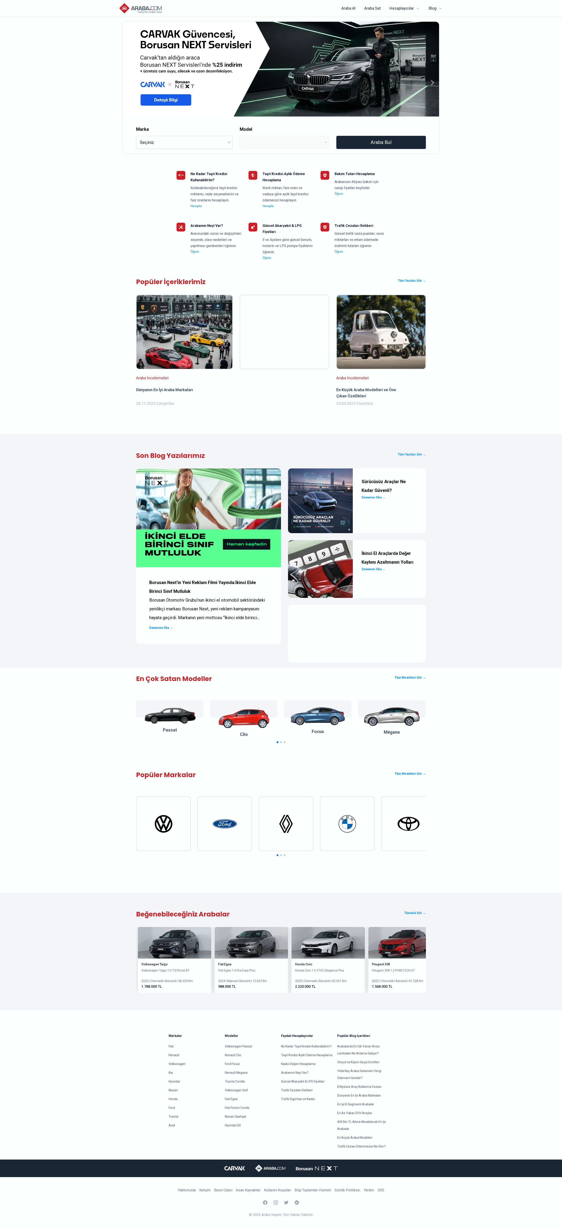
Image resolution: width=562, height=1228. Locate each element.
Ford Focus (232, 1064)
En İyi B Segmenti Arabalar (355, 1104)
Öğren (339, 193)
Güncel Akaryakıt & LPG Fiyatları (302, 1081)
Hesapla (196, 206)
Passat (170, 730)
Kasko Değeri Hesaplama (298, 1064)
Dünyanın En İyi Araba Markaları (359, 1095)
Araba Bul (381, 142)
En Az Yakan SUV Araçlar (354, 1113)
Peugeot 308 (381, 964)
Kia (171, 1072)
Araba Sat (372, 8)
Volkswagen (177, 1064)
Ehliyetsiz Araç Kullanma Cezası (359, 1086)
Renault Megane (236, 1072)
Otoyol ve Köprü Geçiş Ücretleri (358, 1062)
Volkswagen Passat (238, 1046)
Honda (173, 1099)
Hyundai (174, 1081)
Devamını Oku (161, 627)
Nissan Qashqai (235, 1116)
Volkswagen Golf (236, 1090)
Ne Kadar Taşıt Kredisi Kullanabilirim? (306, 1046)
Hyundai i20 (233, 1125)
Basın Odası (223, 1190)
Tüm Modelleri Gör (410, 677)
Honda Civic (303, 964)
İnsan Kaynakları (248, 1190)
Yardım (369, 1190)
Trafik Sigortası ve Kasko (298, 1099)
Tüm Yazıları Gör (412, 280)
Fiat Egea (224, 964)
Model (246, 129)
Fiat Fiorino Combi (237, 1108)
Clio (244, 734)
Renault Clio (233, 1055)
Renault (174, 1055)
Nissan (173, 1090)
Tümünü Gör (415, 913)
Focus (318, 731)
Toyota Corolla (235, 1081)
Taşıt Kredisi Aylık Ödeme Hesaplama (306, 1055)
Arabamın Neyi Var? (294, 1072)
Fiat (171, 1046)
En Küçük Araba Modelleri (354, 1137)
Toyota (173, 1116)
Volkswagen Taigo (154, 964)
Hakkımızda (187, 1190)
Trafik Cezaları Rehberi (297, 1090)
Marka (142, 129)
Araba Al (348, 8)
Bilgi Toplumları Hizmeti (313, 1190)
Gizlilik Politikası (347, 1190)
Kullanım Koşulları (277, 1190)
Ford (172, 1108)
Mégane (392, 732)
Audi (172, 1125)
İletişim (205, 1190)
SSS (381, 1190)
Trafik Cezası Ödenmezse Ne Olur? (361, 1146)
